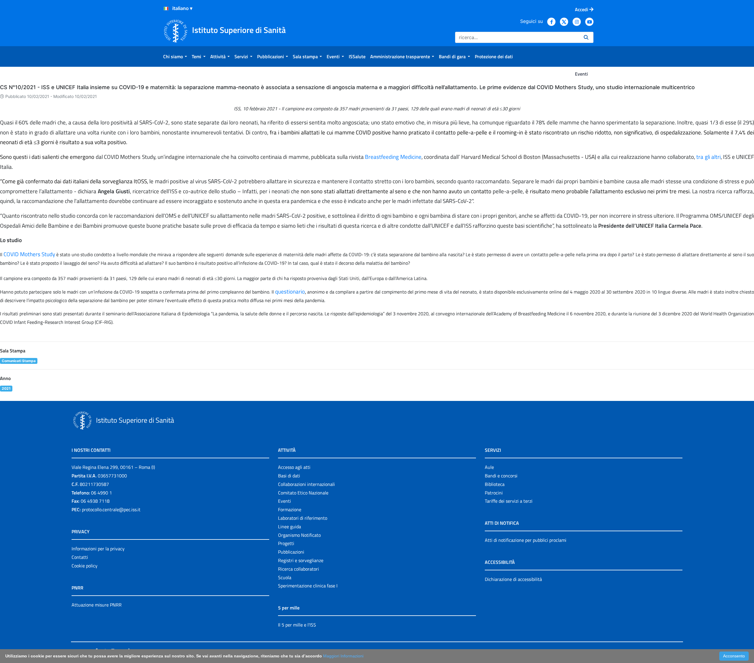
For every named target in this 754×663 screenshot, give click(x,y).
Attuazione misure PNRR (97, 604)
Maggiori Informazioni (343, 656)
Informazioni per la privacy (98, 548)
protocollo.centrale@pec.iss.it (111, 509)
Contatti (80, 557)
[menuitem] (175, 56)
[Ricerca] (586, 37)
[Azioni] (166, 8)
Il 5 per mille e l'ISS (297, 624)
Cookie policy (84, 565)
